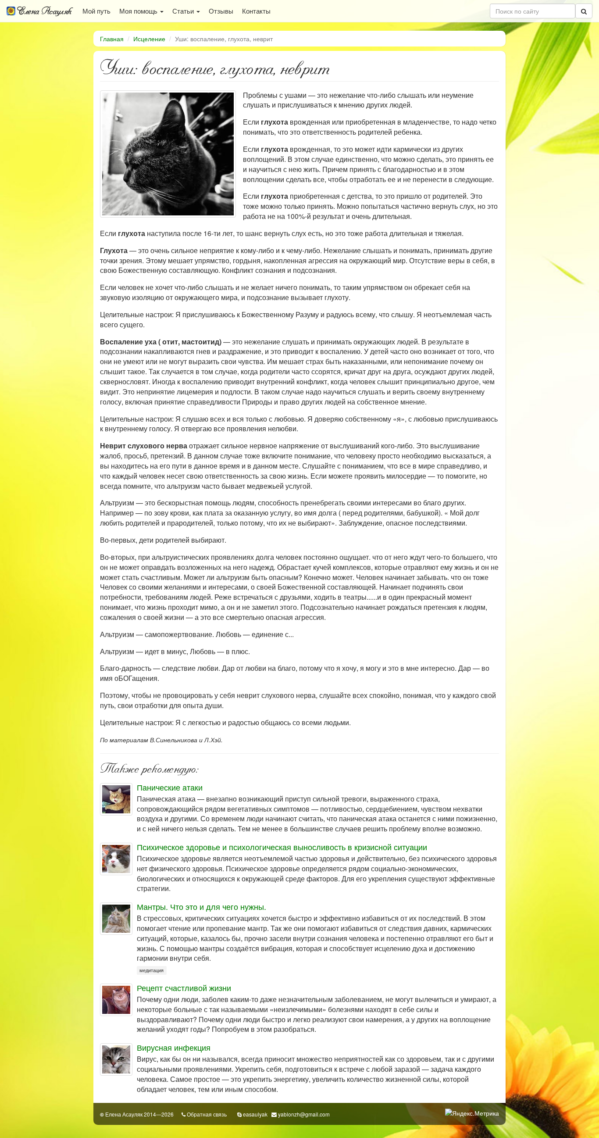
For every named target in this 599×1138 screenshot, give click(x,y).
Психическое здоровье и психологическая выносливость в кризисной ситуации (282, 846)
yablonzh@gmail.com (304, 1114)
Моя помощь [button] (139, 10)
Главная (112, 38)
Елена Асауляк (43, 11)
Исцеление (149, 38)
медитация (151, 970)
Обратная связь (207, 1114)
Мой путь (96, 10)
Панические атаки (170, 787)
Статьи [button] (184, 10)
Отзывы (221, 10)
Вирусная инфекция (173, 1047)
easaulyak (255, 1114)
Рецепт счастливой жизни (184, 987)
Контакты (256, 10)
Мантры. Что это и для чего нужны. (201, 906)
